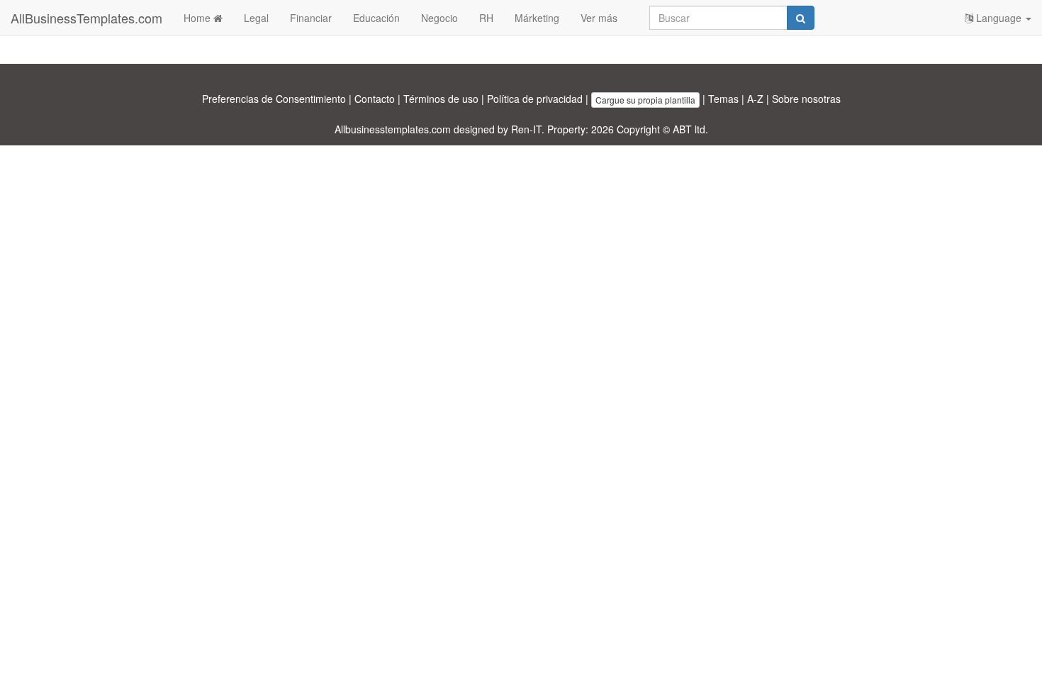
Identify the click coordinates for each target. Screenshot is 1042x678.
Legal (256, 18)
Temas (723, 98)
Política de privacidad (535, 98)
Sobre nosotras (806, 98)
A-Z (755, 98)
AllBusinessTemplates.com (86, 18)
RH (486, 18)
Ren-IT (526, 129)
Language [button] (998, 18)
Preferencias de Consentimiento (274, 98)
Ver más (599, 18)
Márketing (537, 18)
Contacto (374, 98)
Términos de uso (440, 98)
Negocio (439, 18)
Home (198, 18)
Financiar (311, 18)
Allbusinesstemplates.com (393, 129)
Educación (376, 18)
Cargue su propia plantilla (645, 100)
